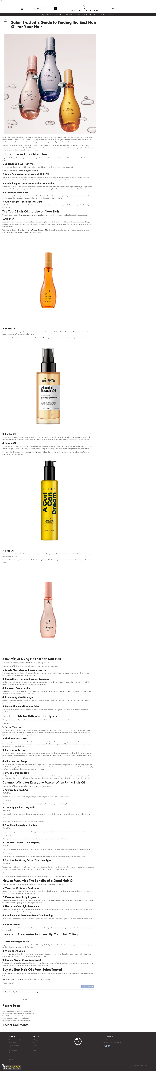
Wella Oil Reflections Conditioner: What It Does (15, 1016)
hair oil (9, 992)
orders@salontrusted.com (109, 1040)
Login (34, 1048)
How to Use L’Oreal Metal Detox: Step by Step (15, 1018)
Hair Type (21, 992)
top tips (38, 992)
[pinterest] (106, 1046)
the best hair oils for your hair (67, 142)
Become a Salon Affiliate (15, 1040)
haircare (27, 992)
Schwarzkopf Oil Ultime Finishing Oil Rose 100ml (36, 560)
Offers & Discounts (14, 1045)
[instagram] (109, 1046)
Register (35, 1050)
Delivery (35, 1040)
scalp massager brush (15, 945)
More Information (87, 986)
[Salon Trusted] (84, 8)
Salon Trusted (6, 137)
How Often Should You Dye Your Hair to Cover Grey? (17, 1011)
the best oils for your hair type (62, 876)
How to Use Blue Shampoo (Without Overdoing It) (16, 1020)
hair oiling (34, 720)
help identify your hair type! (29, 170)
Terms (10, 1057)
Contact (34, 1045)
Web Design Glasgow (135, 1065)
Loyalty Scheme (13, 1042)
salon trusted (33, 992)
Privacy (11, 1059)
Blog (10, 1053)
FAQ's (10, 1062)
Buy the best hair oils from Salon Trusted (14, 979)
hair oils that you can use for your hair (32, 215)
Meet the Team (13, 1050)
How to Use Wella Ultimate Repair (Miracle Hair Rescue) (18, 1013)
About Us (11, 1048)
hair (6, 992)
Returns (34, 1042)
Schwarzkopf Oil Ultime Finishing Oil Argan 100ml (32, 230)
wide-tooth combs (10, 954)
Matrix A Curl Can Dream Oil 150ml (37, 452)
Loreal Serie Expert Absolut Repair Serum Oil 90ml (29, 338)
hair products (15, 992)
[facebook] (104, 1046)
